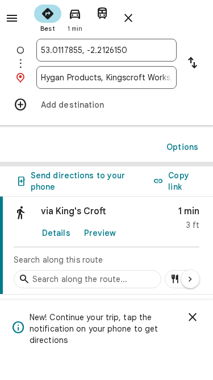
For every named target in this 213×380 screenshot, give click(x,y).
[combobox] (106, 50)
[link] (106, 246)
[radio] (47, 17)
